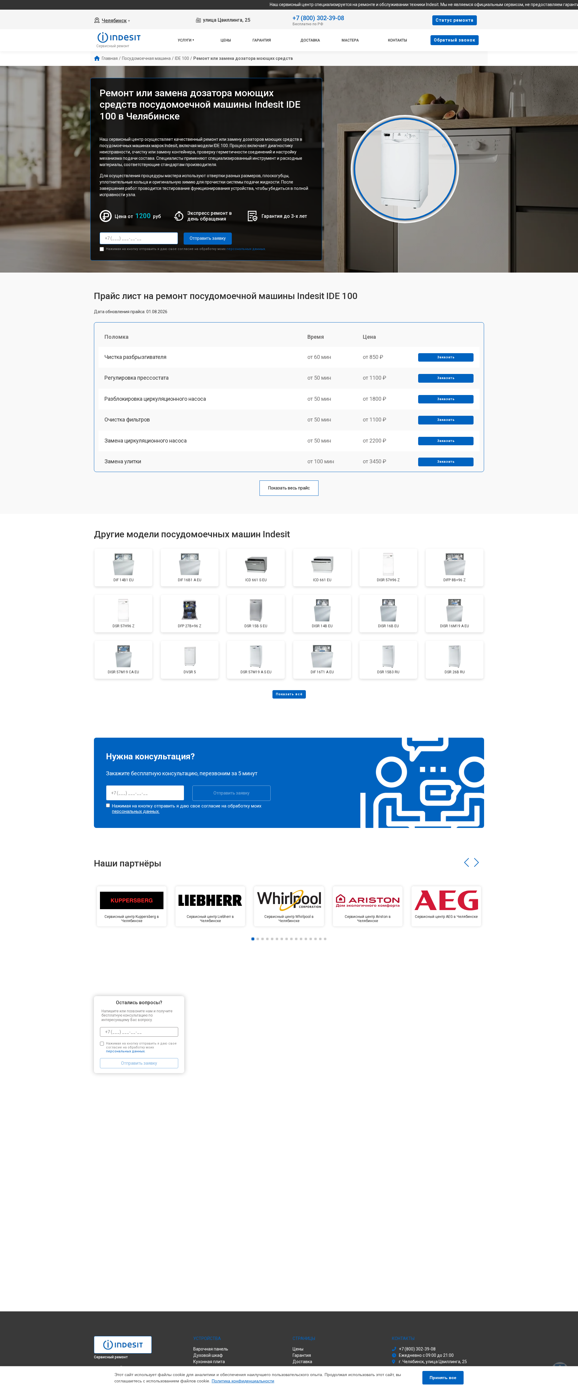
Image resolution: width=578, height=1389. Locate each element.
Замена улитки (122, 461)
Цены (226, 40)
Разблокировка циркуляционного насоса (155, 399)
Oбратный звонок (454, 40)
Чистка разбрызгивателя (135, 357)
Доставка (310, 40)
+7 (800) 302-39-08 (318, 17)
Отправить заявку (208, 238)
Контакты (397, 40)
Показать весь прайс (289, 488)
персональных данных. (246, 249)
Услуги (184, 40)
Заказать (446, 357)
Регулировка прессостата (136, 378)
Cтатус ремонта (455, 20)
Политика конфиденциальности (243, 1380)
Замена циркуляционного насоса (145, 440)
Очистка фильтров (127, 419)
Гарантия (262, 40)
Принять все (443, 1377)
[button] (466, 862)
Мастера (350, 40)
